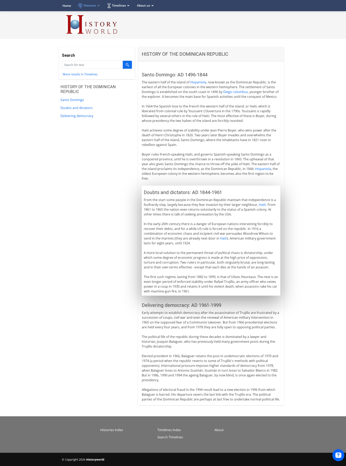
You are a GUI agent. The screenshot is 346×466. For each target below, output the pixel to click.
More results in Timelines (80, 74)
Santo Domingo (72, 100)
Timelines (119, 5)
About (219, 430)
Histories (89, 5)
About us (143, 5)
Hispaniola (198, 82)
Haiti (262, 204)
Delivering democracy (76, 116)
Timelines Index (169, 430)
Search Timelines (170, 437)
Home (66, 6)
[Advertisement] (211, 25)
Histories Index (111, 430)
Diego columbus (235, 92)
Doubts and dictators (76, 108)
